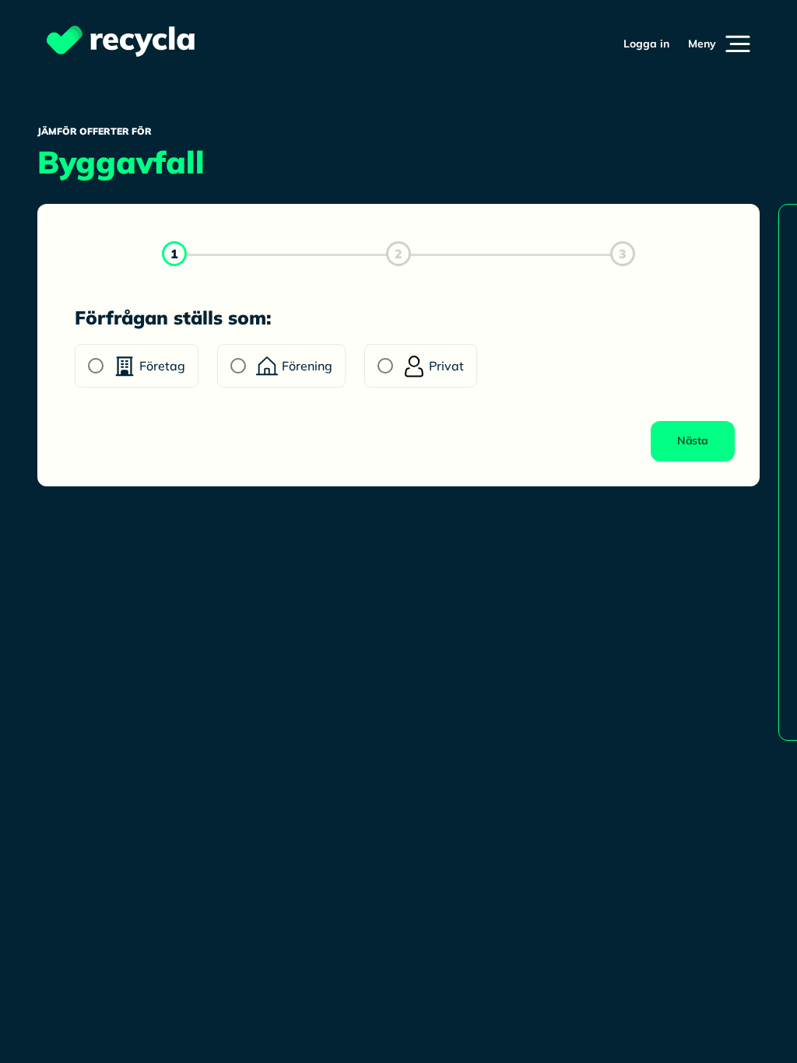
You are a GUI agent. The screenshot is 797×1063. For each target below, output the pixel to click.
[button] (719, 43)
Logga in (646, 44)
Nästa (692, 440)
